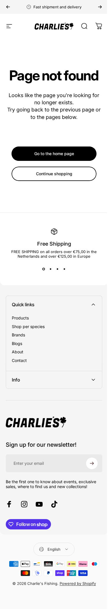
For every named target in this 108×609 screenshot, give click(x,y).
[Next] (100, 7)
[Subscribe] (87, 463)
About (17, 351)
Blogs (17, 343)
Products (20, 317)
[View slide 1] (43, 268)
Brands (18, 334)
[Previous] (8, 7)
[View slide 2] (50, 268)
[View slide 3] (57, 268)
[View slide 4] (64, 268)
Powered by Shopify (75, 583)
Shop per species (28, 326)
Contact (19, 360)
